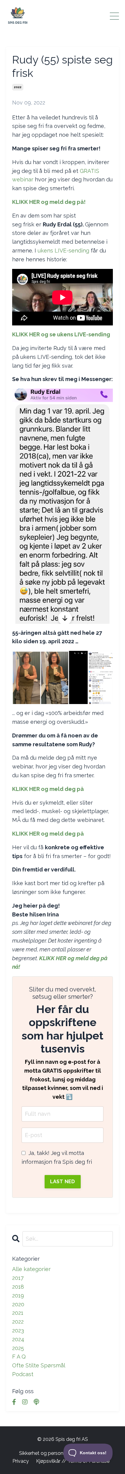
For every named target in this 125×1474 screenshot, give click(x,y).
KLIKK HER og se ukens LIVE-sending (61, 334)
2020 (18, 1304)
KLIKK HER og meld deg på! (49, 202)
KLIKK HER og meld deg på (48, 789)
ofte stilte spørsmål (38, 1365)
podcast (22, 1374)
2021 (17, 1313)
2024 (18, 1339)
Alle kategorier (31, 1269)
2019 (18, 1295)
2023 (18, 1330)
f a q (19, 1356)
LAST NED (62, 1181)
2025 (18, 1348)
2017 (18, 1278)
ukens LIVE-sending (63, 250)
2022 (18, 87)
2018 (18, 1286)
